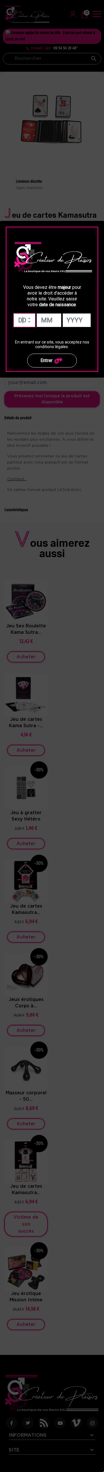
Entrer (46, 360)
